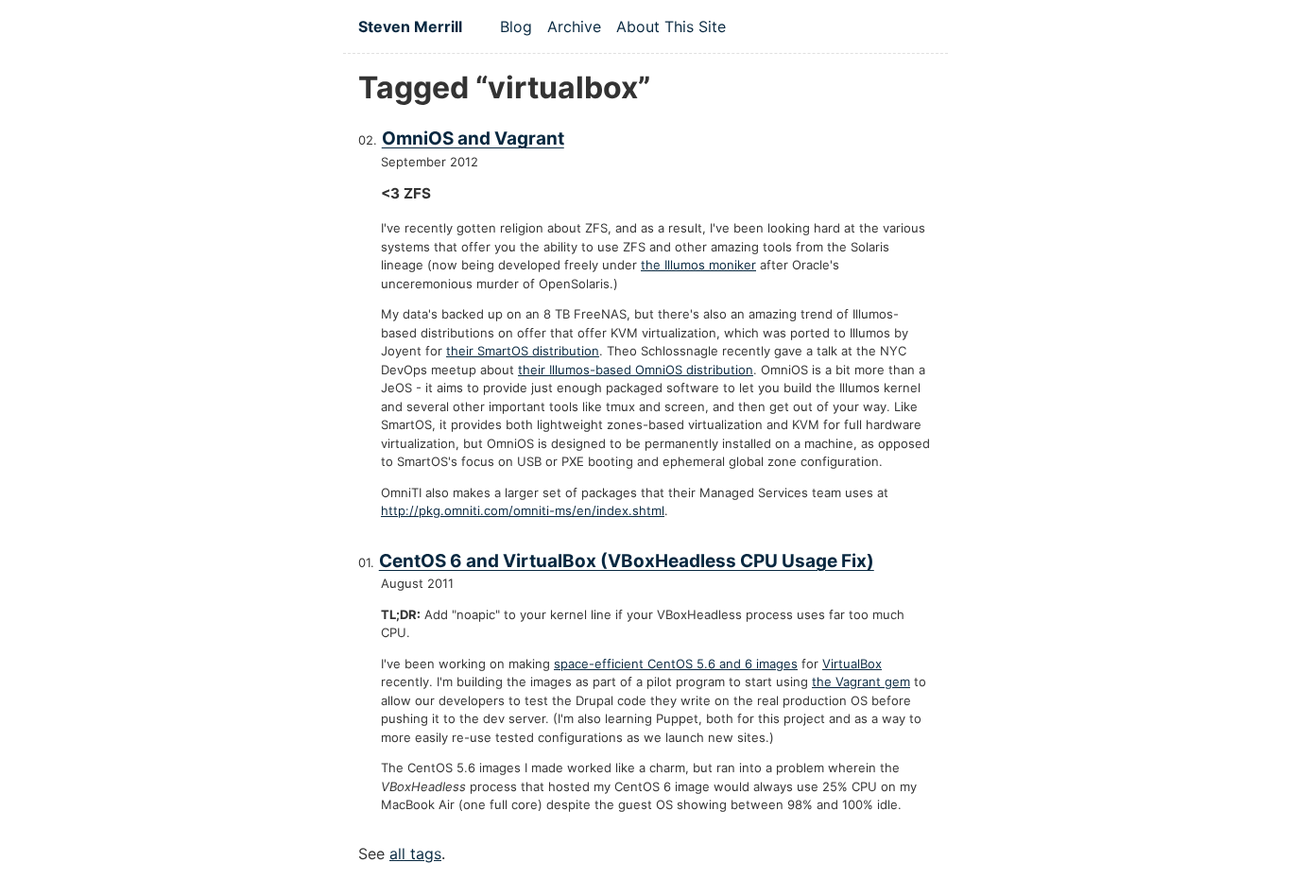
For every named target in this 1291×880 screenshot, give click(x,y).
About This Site (671, 26)
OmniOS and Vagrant (473, 138)
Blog (516, 26)
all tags (415, 853)
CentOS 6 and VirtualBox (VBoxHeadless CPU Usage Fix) (626, 561)
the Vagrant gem (861, 681)
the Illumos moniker (698, 264)
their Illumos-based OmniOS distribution (635, 369)
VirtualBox (852, 663)
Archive (574, 26)
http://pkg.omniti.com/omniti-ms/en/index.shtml (522, 510)
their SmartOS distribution (522, 350)
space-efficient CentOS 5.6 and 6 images (676, 663)
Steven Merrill (410, 26)
